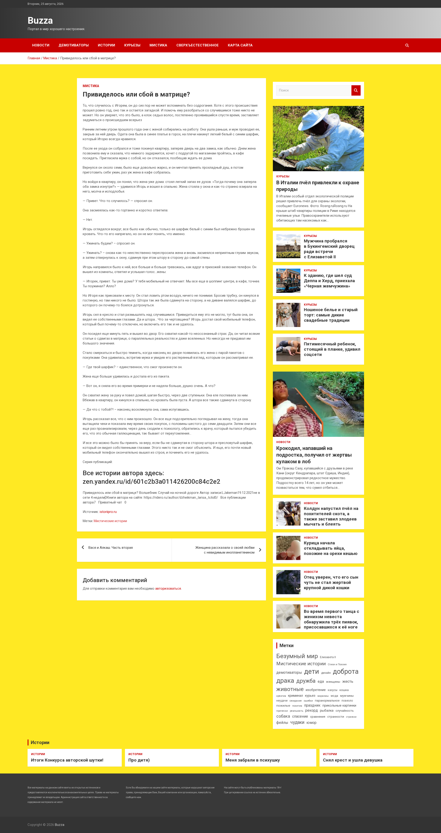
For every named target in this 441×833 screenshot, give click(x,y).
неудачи (282, 700)
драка (285, 680)
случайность (345, 710)
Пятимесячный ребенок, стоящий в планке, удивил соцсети (332, 349)
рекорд (311, 710)
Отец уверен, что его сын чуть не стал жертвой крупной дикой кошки (331, 582)
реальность (296, 710)
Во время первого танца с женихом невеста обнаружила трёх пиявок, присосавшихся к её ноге (331, 619)
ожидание (296, 700)
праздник (312, 705)
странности (335, 716)
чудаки (297, 722)
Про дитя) (139, 760)
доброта (346, 671)
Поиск (356, 90)
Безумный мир (297, 656)
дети (311, 671)
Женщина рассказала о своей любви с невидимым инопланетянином (224, 550)
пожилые (283, 705)
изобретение (316, 690)
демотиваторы (289, 672)
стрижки (351, 716)
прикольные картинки (339, 706)
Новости (40, 45)
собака (283, 716)
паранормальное (327, 700)
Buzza (40, 20)
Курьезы (132, 45)
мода (334, 695)
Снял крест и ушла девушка (352, 760)
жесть (347, 681)
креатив (281, 695)
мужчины (347, 695)
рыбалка (327, 711)
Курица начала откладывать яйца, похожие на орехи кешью (330, 548)
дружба (306, 681)
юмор (311, 722)
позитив (297, 705)
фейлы (282, 722)
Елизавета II (328, 657)
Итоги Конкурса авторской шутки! (67, 760)
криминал (295, 696)
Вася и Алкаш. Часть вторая (110, 548)
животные (290, 689)
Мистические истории (110, 521)
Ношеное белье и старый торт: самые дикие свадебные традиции (331, 315)
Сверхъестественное (197, 45)
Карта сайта (240, 45)
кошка (344, 690)
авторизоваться (168, 588)
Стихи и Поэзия (337, 664)
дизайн (326, 672)
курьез (310, 696)
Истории (106, 45)
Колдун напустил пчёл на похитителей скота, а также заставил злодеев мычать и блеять (331, 516)
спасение (300, 716)
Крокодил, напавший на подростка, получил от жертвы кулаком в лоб (314, 454)
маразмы (323, 695)
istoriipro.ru (108, 512)
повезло (347, 700)
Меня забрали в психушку (253, 760)
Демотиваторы (74, 45)
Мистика (158, 45)
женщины (333, 681)
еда (321, 681)
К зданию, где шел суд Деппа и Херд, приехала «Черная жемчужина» (329, 281)
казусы (332, 690)
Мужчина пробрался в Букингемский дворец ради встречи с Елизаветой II (329, 248)
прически (282, 710)
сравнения (317, 716)
